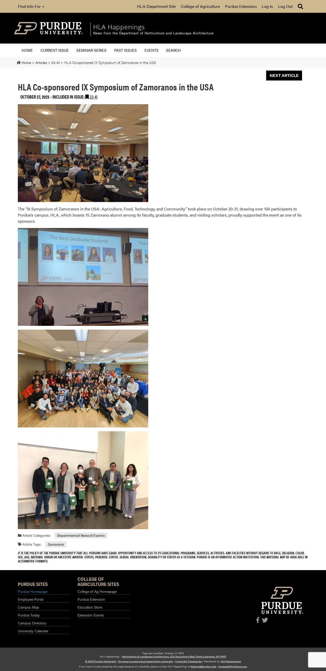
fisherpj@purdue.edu (203, 666)
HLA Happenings (231, 661)
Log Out (285, 6)
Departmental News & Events (81, 535)
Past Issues (125, 50)
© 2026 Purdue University (100, 661)
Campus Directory (32, 622)
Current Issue (54, 50)
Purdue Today (29, 615)
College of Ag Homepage (97, 591)
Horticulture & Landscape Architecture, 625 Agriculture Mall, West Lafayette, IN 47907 (174, 656)
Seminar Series (91, 50)
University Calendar (33, 630)
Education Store (89, 607)
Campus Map (28, 607)
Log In (267, 6)
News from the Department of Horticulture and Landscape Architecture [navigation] (153, 33)
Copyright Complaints (188, 661)
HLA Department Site (156, 6)
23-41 (94, 96)
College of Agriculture (200, 6)
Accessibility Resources (233, 666)
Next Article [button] (284, 75)
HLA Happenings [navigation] (119, 26)
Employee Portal (30, 599)
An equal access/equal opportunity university (145, 661)
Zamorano (56, 544)
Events (151, 50)
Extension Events (90, 615)
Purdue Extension (241, 6)
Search (173, 50)
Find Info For (30, 6)
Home (27, 50)
